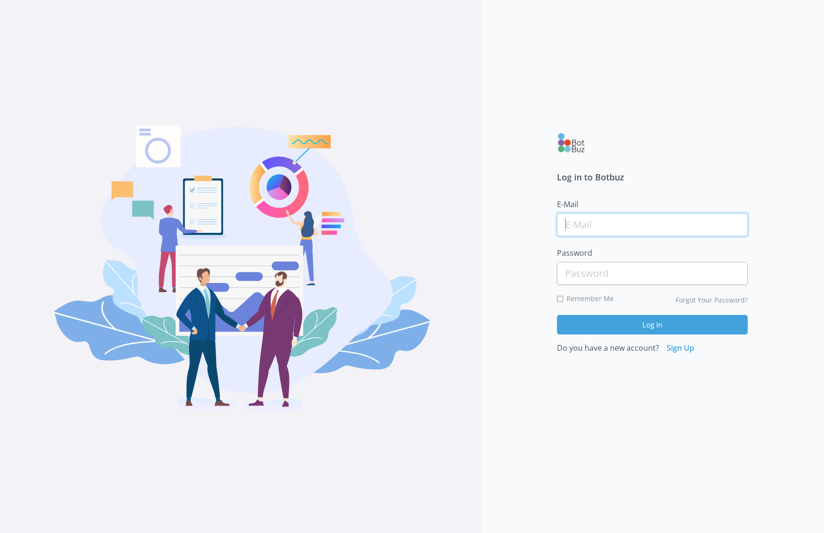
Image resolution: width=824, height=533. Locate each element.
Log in (652, 324)
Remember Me (590, 298)
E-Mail (567, 204)
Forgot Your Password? (712, 299)
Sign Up (680, 348)
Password (574, 253)
